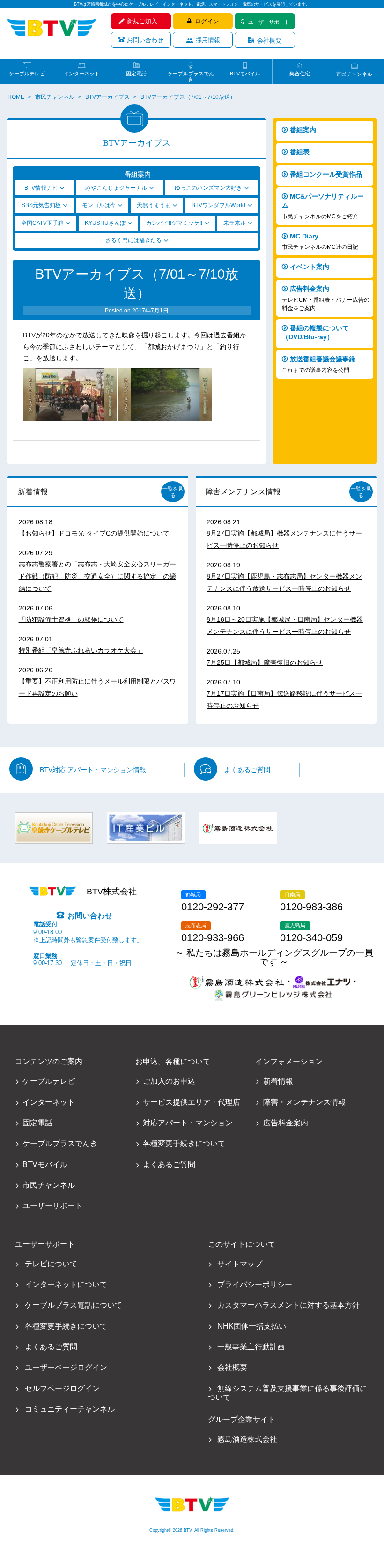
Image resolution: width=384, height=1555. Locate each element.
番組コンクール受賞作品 (326, 174)
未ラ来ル (234, 223)
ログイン (207, 21)
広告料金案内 (325, 298)
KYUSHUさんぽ (105, 223)
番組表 (300, 152)
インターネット (82, 73)
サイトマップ (239, 1264)
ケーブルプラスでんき (191, 73)
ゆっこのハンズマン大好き (208, 188)
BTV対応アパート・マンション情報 (93, 769)
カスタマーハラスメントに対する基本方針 (288, 1305)
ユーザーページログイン (66, 1367)
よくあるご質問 (247, 769)
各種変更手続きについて (184, 1143)
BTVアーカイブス (107, 97)
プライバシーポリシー (254, 1284)
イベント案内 (309, 266)
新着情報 (33, 492)
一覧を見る (172, 492)
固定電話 (136, 73)
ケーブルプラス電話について (73, 1305)
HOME (15, 97)
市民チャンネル (354, 74)
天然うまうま (153, 205)
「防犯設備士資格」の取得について (71, 619)
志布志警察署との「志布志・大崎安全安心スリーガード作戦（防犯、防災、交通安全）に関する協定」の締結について (97, 576)
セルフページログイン (62, 1388)
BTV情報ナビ (41, 188)
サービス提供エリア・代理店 (191, 1102)
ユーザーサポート (268, 22)
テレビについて (51, 1264)
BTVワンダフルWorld (218, 205)
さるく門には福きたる (133, 240)
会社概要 (269, 40)
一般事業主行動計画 (250, 1347)
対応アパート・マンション (188, 1123)
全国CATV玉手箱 (42, 223)
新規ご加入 (142, 21)
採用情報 (208, 40)
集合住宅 (299, 73)
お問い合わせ (145, 40)
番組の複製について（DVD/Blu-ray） (315, 332)
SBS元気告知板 (41, 205)
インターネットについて (66, 1284)
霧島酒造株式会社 (247, 1439)
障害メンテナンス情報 (243, 492)
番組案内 (303, 130)
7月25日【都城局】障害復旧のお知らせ (265, 662)
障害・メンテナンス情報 (304, 1102)
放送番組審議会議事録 (318, 364)
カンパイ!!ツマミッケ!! (174, 223)
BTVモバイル (245, 73)
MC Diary (320, 241)
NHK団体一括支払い (251, 1326)
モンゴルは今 (99, 205)
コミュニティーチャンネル (70, 1409)
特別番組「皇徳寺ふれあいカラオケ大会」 (81, 650)
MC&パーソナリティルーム (323, 206)
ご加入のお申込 (169, 1081)
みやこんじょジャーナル (116, 188)
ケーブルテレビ (27, 73)
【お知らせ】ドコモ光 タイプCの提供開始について (94, 533)
